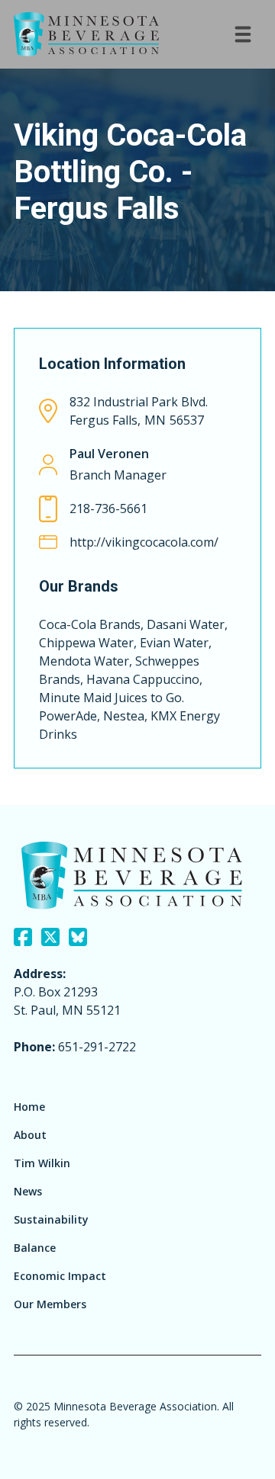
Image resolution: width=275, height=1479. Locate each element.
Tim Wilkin (42, 1163)
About (30, 1135)
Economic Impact (60, 1276)
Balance (35, 1247)
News (28, 1191)
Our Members (50, 1304)
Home (29, 1106)
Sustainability (51, 1219)
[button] (243, 34)
